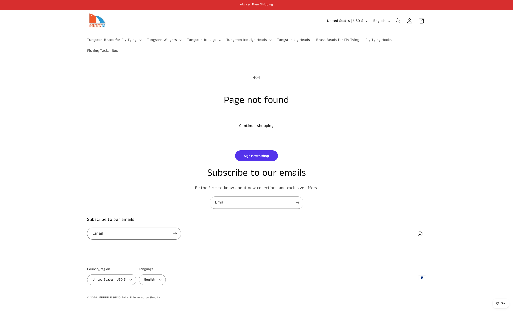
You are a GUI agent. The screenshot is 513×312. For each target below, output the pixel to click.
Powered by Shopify (146, 298)
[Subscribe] (297, 203)
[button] (114, 40)
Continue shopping (256, 126)
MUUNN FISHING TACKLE (115, 298)
